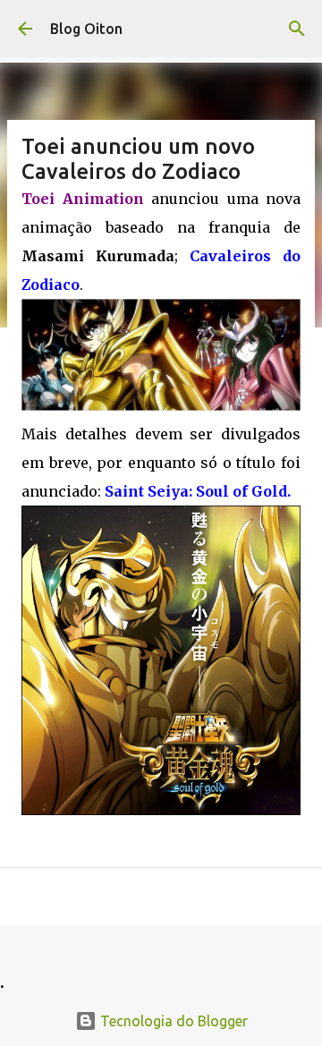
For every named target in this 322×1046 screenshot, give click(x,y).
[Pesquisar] (297, 28)
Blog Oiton (86, 29)
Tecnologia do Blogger (172, 1021)
